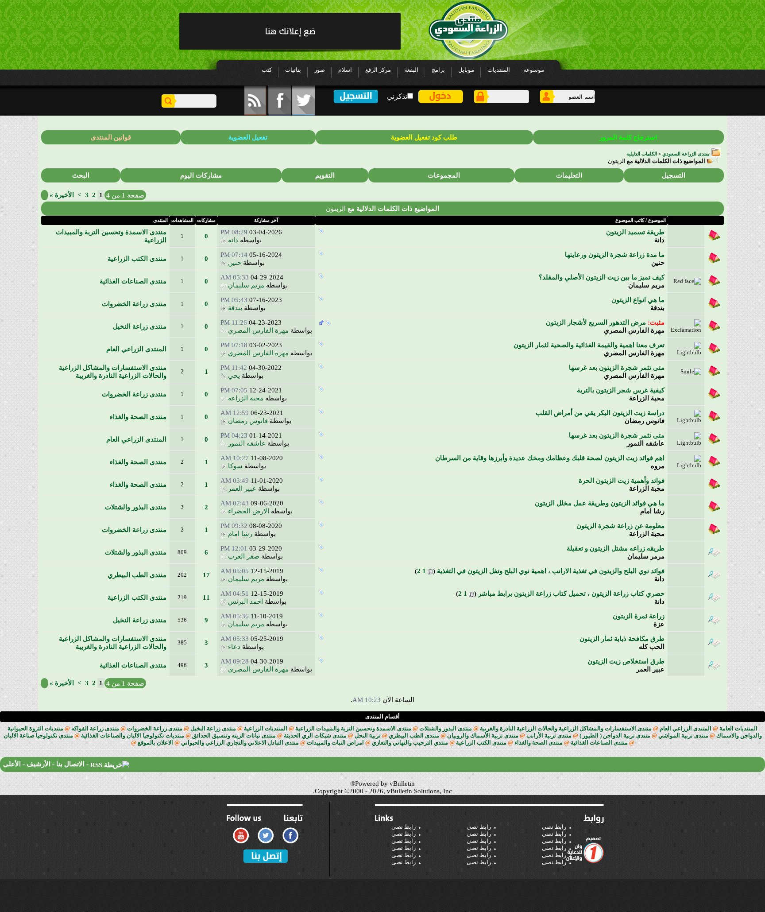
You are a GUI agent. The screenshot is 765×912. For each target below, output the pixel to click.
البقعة (411, 69)
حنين (658, 262)
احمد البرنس (245, 601)
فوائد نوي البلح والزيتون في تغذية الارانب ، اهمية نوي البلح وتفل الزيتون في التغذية (551, 570)
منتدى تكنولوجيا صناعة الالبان (38, 735)
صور (319, 69)
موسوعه (533, 69)
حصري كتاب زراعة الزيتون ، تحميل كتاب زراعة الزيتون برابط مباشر (571, 593)
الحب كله (652, 646)
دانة (659, 240)
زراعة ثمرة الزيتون (639, 616)
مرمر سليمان (646, 556)
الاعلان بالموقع (155, 742)
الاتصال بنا (70, 764)
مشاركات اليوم (201, 175)
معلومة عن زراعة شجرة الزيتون (620, 525)
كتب (267, 69)
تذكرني (397, 96)
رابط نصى (403, 826)
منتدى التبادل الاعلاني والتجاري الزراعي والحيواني (240, 742)
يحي (234, 375)
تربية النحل (368, 735)
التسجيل (673, 175)
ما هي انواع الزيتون (638, 299)
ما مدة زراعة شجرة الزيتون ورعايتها (615, 254)
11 (206, 597)
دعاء (234, 646)
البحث (80, 175)
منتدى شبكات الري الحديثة (315, 735)
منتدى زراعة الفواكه (95, 728)
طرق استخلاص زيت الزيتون (626, 661)
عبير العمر (242, 488)
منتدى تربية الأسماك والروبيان (482, 735)
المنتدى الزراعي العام (136, 349)
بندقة (657, 307)
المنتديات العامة (738, 728)
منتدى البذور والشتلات (135, 507)
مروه (658, 466)
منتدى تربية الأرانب (549, 735)
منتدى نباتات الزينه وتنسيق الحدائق (234, 735)
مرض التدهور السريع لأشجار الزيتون (596, 322)
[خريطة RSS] (109, 764)
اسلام (345, 69)
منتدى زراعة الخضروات (134, 303)
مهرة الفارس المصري (634, 330)
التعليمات (569, 175)
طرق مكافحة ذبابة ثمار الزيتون (622, 638)
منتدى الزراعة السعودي (686, 153)
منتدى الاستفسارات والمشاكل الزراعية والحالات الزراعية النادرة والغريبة (566, 728)
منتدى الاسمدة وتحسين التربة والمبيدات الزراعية (353, 728)
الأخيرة (62, 194)
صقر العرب (243, 556)
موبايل (466, 69)
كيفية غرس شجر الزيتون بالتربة (621, 390)
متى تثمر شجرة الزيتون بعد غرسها (617, 367)
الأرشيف (38, 764)
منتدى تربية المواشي (683, 735)
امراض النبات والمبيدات (335, 742)
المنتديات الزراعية (265, 728)
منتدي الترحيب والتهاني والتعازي (410, 742)
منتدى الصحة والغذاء (138, 416)
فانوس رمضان (645, 420)
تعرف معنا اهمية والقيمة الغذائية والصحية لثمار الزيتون (589, 345)
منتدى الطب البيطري (137, 574)
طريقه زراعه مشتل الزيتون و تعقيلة (616, 548)
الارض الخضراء (248, 511)
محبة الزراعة (647, 398)
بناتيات (293, 69)
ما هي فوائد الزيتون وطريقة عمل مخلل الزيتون (600, 503)
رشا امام (652, 511)
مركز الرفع (378, 69)
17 (206, 574)
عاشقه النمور (646, 443)
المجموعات (444, 175)
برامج (438, 69)
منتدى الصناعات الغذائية (133, 281)
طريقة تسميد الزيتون (635, 232)
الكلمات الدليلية (641, 153)
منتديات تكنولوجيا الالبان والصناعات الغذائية (132, 735)
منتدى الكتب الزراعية (137, 258)
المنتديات (498, 69)
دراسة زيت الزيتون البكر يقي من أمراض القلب (600, 412)
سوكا (235, 466)
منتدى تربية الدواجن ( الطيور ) (615, 735)
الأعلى (12, 764)
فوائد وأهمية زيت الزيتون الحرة (622, 480)
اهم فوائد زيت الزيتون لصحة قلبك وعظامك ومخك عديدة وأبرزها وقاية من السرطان (550, 458)
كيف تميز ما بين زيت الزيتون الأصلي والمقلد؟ (602, 277)
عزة (659, 624)
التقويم (325, 175)
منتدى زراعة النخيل (139, 326)
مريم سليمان (646, 285)
